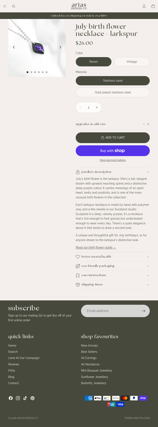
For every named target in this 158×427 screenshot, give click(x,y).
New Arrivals (89, 345)
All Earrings (88, 358)
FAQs (11, 370)
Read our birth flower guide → (96, 247)
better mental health (96, 256)
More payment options (113, 160)
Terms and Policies (137, 418)
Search (13, 351)
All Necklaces (90, 364)
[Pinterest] (32, 398)
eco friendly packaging (98, 266)
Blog (11, 376)
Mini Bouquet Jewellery (96, 370)
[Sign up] (143, 311)
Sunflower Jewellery (94, 376)
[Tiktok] (25, 398)
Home (12, 345)
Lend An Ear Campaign (24, 358)
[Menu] (4, 6)
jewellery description (96, 172)
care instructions (93, 275)
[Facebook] (10, 398)
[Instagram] (17, 398)
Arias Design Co (27, 418)
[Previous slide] (12, 47)
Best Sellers (89, 351)
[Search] (13, 6)
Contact (13, 383)
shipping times (92, 284)
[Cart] (153, 6)
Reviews (13, 364)
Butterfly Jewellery (93, 383)
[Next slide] (61, 47)
